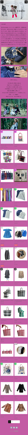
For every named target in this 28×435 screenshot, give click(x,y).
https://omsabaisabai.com (17, 428)
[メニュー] (1, 1)
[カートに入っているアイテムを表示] (26, 1)
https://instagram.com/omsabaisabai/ (14, 428)
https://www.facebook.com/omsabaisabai (11, 428)
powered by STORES (14, 431)
